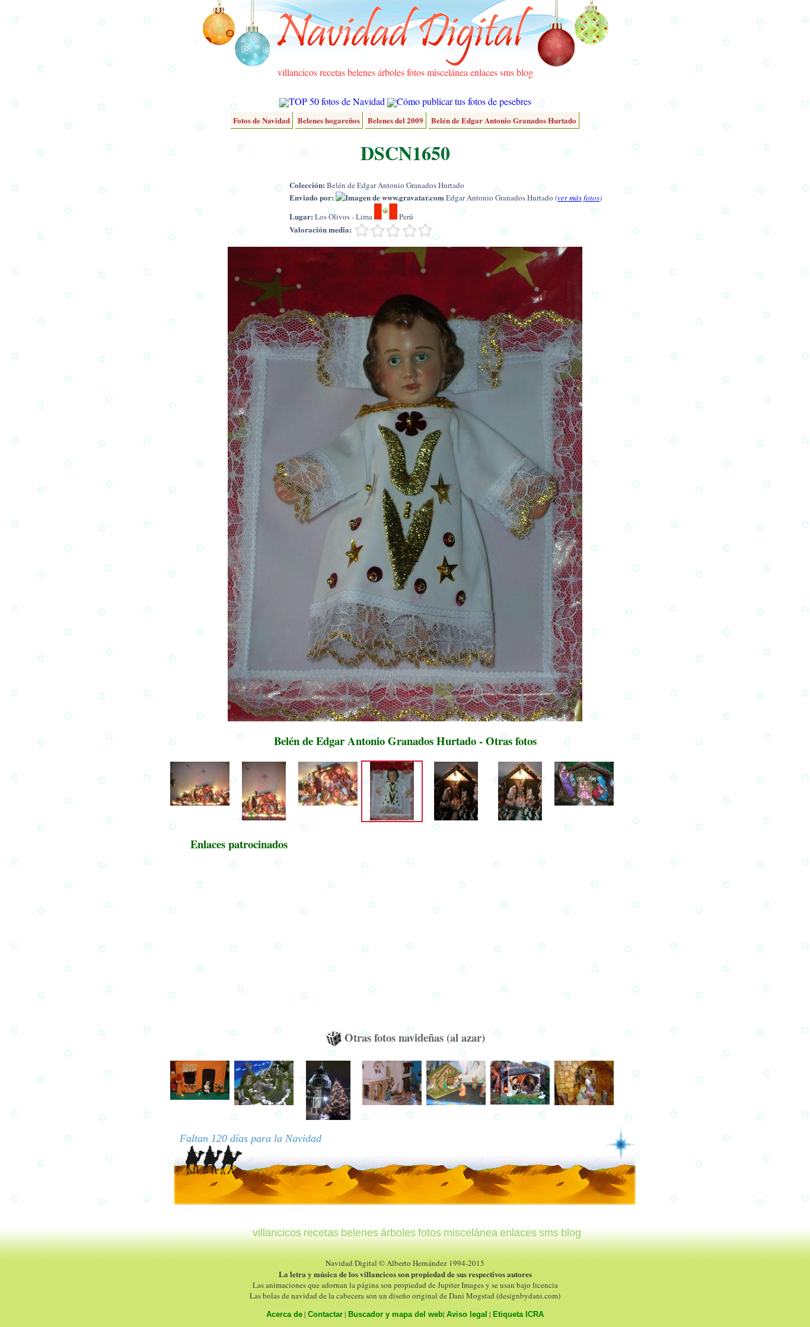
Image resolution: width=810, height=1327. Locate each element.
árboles (391, 72)
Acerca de (284, 1314)
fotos (416, 72)
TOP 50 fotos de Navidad (337, 101)
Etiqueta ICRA (518, 1314)
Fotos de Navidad (261, 120)
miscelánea (447, 72)
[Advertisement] (239, 946)
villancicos (297, 72)
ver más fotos (578, 197)
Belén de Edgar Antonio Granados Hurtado (503, 120)
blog (524, 72)
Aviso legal (467, 1314)
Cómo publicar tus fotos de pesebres (464, 101)
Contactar (325, 1314)
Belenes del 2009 (395, 120)
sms (507, 72)
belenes (361, 72)
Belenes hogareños (329, 120)
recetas (332, 72)
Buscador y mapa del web (395, 1314)
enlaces (484, 72)
